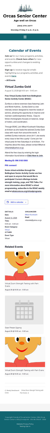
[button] (25, 37)
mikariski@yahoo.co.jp (14, 147)
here (14, 76)
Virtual (7, 230)
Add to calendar (17, 202)
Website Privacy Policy (25, 424)
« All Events (10, 80)
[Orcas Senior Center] (25, 7)
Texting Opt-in (25, 426)
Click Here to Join (35, 155)
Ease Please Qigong (13, 328)
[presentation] (24, 266)
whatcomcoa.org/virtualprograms (26, 191)
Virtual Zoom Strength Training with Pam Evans (24, 370)
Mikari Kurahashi (31, 214)
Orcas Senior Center (25, 15)
